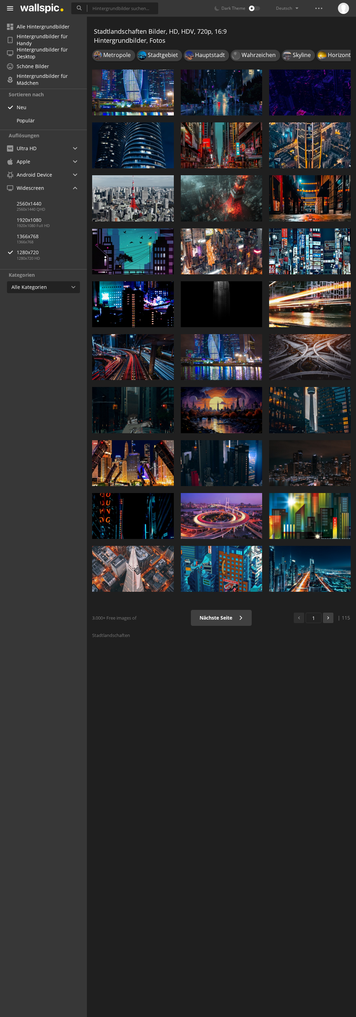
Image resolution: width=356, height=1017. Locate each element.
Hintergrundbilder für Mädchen (42, 79)
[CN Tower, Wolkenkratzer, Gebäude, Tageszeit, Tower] (310, 410)
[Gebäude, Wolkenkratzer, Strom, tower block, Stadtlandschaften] (133, 304)
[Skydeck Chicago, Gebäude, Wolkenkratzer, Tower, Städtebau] (133, 569)
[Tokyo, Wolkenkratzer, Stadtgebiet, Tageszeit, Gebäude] (133, 198)
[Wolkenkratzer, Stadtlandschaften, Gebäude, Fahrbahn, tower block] (133, 410)
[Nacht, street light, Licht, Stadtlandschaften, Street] (310, 198)
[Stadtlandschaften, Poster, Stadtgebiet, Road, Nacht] (221, 92)
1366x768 (28, 236)
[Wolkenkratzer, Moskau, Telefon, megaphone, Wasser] (221, 357)
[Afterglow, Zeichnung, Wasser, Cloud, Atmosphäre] (221, 410)
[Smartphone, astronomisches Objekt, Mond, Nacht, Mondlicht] (133, 251)
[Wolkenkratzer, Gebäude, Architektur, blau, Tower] (221, 569)
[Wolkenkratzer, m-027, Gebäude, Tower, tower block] (221, 304)
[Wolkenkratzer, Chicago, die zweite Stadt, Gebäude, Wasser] (133, 463)
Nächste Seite (217, 617)
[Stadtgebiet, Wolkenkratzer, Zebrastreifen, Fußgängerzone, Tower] (310, 251)
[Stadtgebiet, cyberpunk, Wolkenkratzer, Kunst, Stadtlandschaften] (221, 145)
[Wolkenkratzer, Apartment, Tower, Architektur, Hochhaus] (133, 145)
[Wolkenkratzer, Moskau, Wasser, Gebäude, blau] (133, 92)
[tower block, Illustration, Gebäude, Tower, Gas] (221, 198)
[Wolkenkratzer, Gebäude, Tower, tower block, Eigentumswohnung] (221, 463)
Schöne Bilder (33, 66)
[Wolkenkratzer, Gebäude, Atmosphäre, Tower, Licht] (310, 145)
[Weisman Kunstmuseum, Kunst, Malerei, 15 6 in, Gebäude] (221, 516)
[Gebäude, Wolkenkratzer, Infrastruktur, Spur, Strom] (133, 357)
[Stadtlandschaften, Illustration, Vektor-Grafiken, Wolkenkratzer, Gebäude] (310, 516)
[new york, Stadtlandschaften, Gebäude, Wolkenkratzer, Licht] (133, 516)
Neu (21, 107)
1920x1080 (29, 220)
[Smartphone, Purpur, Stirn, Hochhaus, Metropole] (310, 92)
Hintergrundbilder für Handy (42, 40)
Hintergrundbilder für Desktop (42, 53)
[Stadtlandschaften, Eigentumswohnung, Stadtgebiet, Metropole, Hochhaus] (221, 251)
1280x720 (28, 252)
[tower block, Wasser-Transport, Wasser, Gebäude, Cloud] (310, 304)
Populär (26, 120)
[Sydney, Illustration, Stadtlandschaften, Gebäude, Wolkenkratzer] (310, 463)
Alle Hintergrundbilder (43, 26)
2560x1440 (29, 203)
